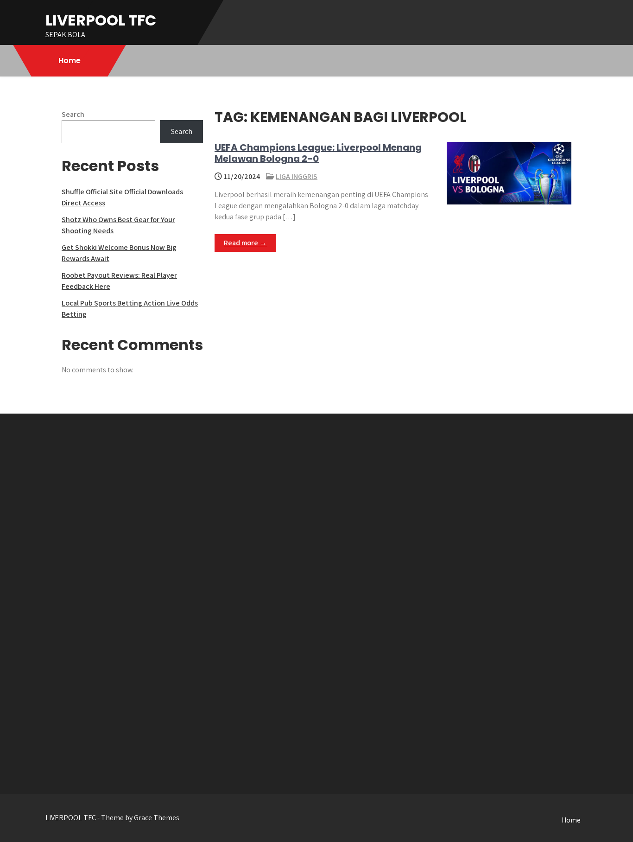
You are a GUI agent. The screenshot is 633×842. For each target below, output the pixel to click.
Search (73, 114)
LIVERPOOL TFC (100, 20)
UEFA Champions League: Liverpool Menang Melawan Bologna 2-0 (318, 153)
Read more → (245, 243)
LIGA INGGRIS (296, 176)
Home (69, 60)
